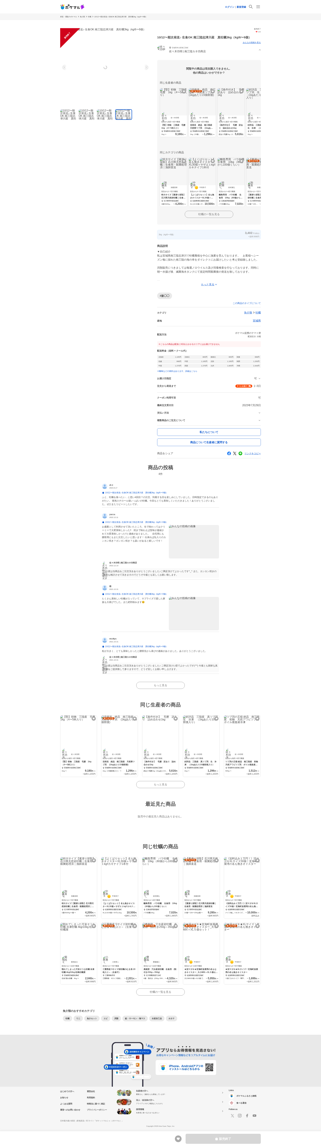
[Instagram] (239, 1115)
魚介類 (82, 17)
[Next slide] (146, 67)
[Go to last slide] (64, 67)
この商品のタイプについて (247, 303)
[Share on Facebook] (229, 453)
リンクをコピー (252, 453)
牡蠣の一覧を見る (209, 214)
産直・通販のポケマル (68, 17)
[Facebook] (247, 1115)
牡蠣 (89, 17)
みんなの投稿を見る (252, 42)
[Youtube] (254, 1115)
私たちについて (209, 432)
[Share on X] (234, 453)
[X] (232, 1115)
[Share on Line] (240, 453)
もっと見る (160, 685)
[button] (209, 50)
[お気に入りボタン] (184, 91)
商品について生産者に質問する (209, 442)
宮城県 (257, 320)
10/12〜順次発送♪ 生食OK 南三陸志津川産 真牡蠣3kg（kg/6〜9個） (120, 17)
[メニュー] (258, 6)
